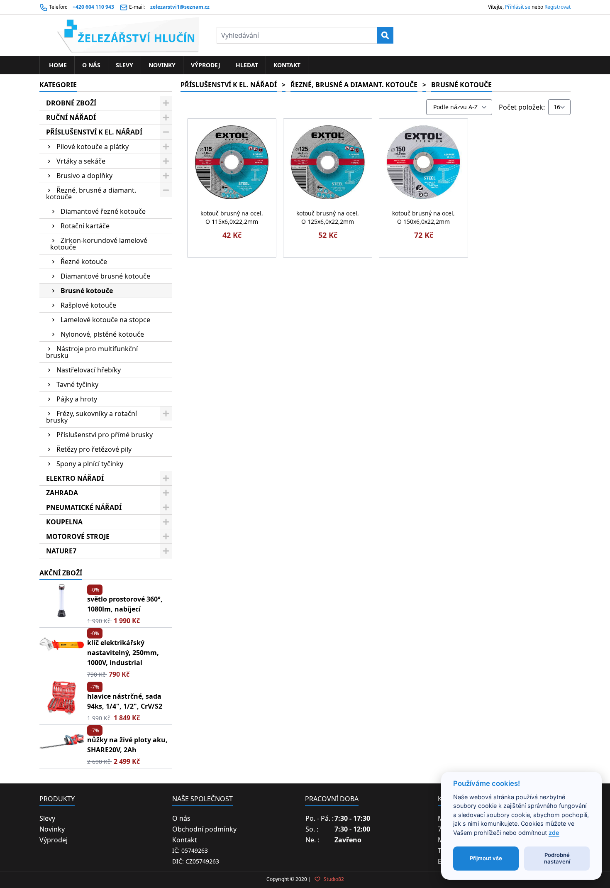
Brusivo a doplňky (84, 175)
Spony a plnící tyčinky (89, 463)
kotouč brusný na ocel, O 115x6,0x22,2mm (231, 217)
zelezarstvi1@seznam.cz (180, 6)
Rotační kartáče (85, 225)
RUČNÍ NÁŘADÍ (71, 117)
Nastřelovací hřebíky (88, 369)
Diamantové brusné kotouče (105, 276)
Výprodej (205, 65)
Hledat (247, 65)
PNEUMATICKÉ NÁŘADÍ (84, 507)
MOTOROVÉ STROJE (78, 536)
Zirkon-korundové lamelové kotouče (98, 244)
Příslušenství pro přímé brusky (104, 434)
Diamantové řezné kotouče (103, 211)
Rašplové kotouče (88, 305)
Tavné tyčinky (77, 384)
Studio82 (333, 879)
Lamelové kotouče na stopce (105, 319)
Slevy (124, 65)
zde (554, 832)
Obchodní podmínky (204, 829)
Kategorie (58, 84)
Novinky (162, 65)
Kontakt (286, 65)
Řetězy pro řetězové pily (94, 449)
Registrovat (557, 6)
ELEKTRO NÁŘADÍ (75, 478)
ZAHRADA (62, 492)
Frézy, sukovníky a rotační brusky (91, 417)
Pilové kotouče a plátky (92, 146)
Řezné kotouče (84, 261)
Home (57, 65)
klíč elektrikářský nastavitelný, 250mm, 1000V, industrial (123, 652)
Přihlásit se (517, 6)
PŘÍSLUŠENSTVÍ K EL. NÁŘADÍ (94, 132)
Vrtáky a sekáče (80, 161)
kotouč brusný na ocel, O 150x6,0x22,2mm (423, 217)
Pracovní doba (332, 798)
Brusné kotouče (87, 290)
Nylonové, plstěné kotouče (102, 334)
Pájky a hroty (76, 399)
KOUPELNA (64, 521)
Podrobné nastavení (557, 858)
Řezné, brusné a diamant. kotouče (91, 193)
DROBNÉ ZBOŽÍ (71, 103)
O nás (91, 65)
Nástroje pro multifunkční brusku (92, 352)
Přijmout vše (486, 858)
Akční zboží (60, 572)
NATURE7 (61, 550)
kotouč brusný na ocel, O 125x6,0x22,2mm (327, 217)
